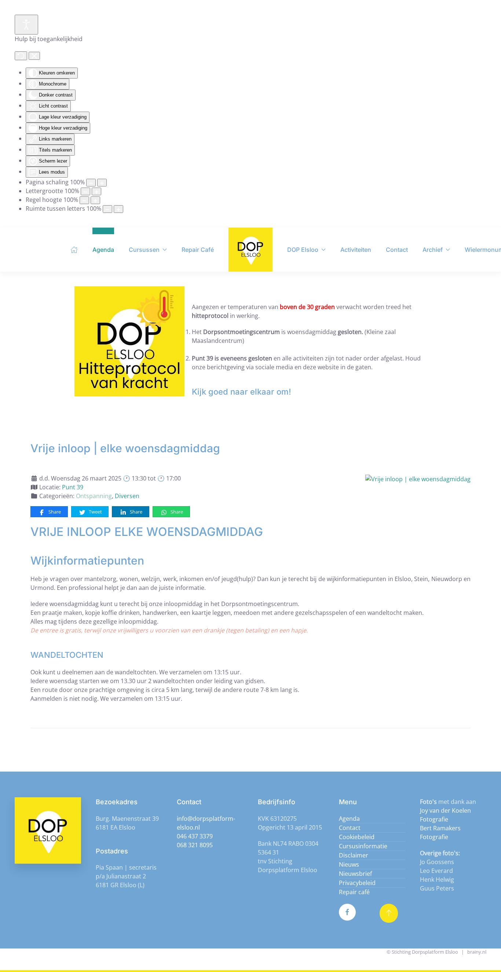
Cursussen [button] (144, 249)
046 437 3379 (195, 836)
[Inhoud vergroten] (102, 182)
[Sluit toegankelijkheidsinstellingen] (34, 56)
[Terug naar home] (250, 250)
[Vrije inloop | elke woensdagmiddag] (418, 478)
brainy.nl (476, 952)
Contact (397, 249)
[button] (389, 913)
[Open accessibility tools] (26, 25)
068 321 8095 (195, 845)
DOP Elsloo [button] (302, 249)
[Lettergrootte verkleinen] (85, 191)
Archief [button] (433, 249)
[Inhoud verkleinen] (91, 182)
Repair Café (198, 249)
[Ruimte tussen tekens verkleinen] (107, 209)
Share (54, 511)
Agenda (103, 249)
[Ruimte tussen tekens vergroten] (118, 209)
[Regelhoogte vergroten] (95, 200)
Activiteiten (355, 249)
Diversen (127, 496)
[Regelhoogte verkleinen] (84, 200)
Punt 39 (72, 487)
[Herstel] (21, 55)
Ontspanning (94, 496)
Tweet (95, 511)
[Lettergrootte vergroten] (96, 191)
